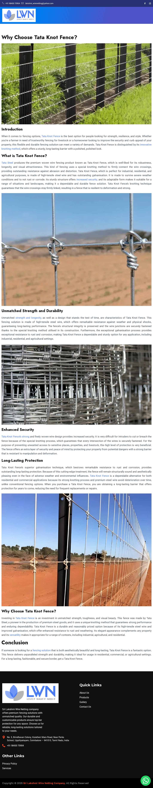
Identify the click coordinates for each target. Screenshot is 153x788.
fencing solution (42, 650)
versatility (15, 634)
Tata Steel (7, 162)
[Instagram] (150, 3)
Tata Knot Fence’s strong (15, 436)
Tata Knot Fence (51, 136)
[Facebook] (145, 3)
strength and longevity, (29, 317)
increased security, (87, 179)
